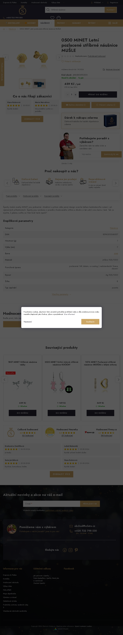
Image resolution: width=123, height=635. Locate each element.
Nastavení (28, 321)
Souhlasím (90, 321)
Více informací (69, 314)
